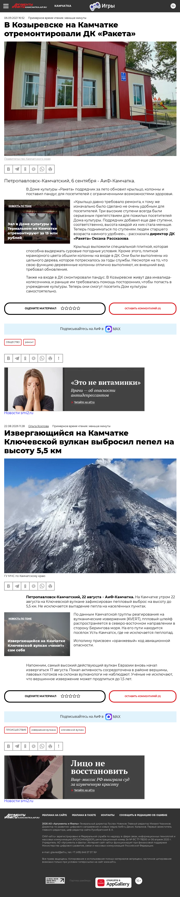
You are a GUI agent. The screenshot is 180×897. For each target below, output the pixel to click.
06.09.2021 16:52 (14, 18)
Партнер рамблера (80, 880)
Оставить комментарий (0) (143, 308)
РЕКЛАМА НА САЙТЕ (54, 815)
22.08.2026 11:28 (14, 426)
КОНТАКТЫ (107, 815)
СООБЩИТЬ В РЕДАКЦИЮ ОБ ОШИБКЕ (143, 815)
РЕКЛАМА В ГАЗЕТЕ (84, 815)
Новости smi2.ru (18, 413)
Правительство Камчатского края (27, 158)
